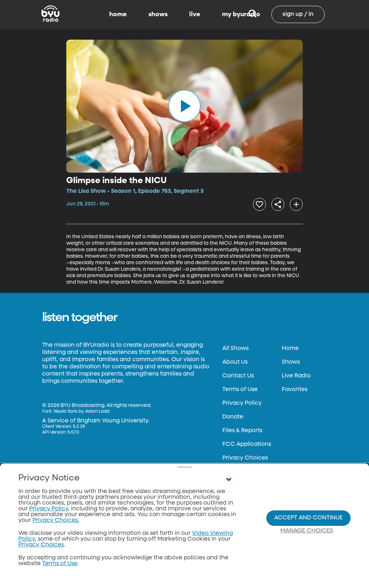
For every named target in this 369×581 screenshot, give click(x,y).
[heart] (259, 204)
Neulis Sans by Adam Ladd (82, 411)
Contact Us (238, 376)
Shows (291, 362)
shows (158, 14)
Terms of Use (240, 389)
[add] (296, 204)
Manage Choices (306, 531)
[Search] (252, 14)
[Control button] (228, 480)
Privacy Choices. (55, 520)
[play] (184, 106)
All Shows (235, 348)
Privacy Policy (242, 403)
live (194, 14)
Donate (232, 417)
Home (290, 348)
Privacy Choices (245, 458)
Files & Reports (242, 431)
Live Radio (296, 376)
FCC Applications (246, 444)
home (118, 14)
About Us (235, 362)
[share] (277, 204)
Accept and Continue (308, 518)
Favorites (294, 389)
